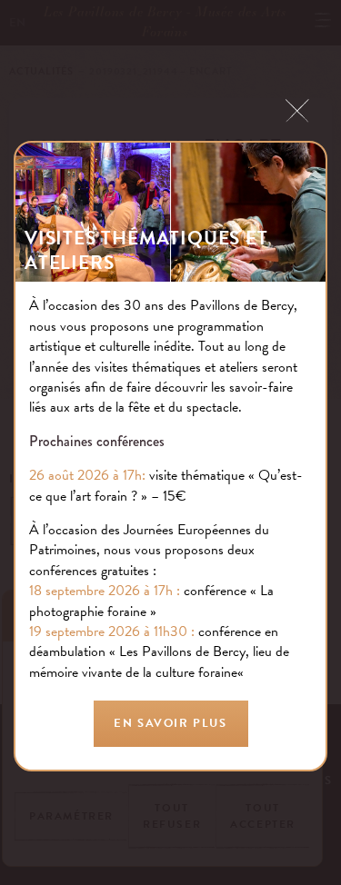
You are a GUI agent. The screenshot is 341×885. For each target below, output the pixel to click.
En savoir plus (170, 723)
